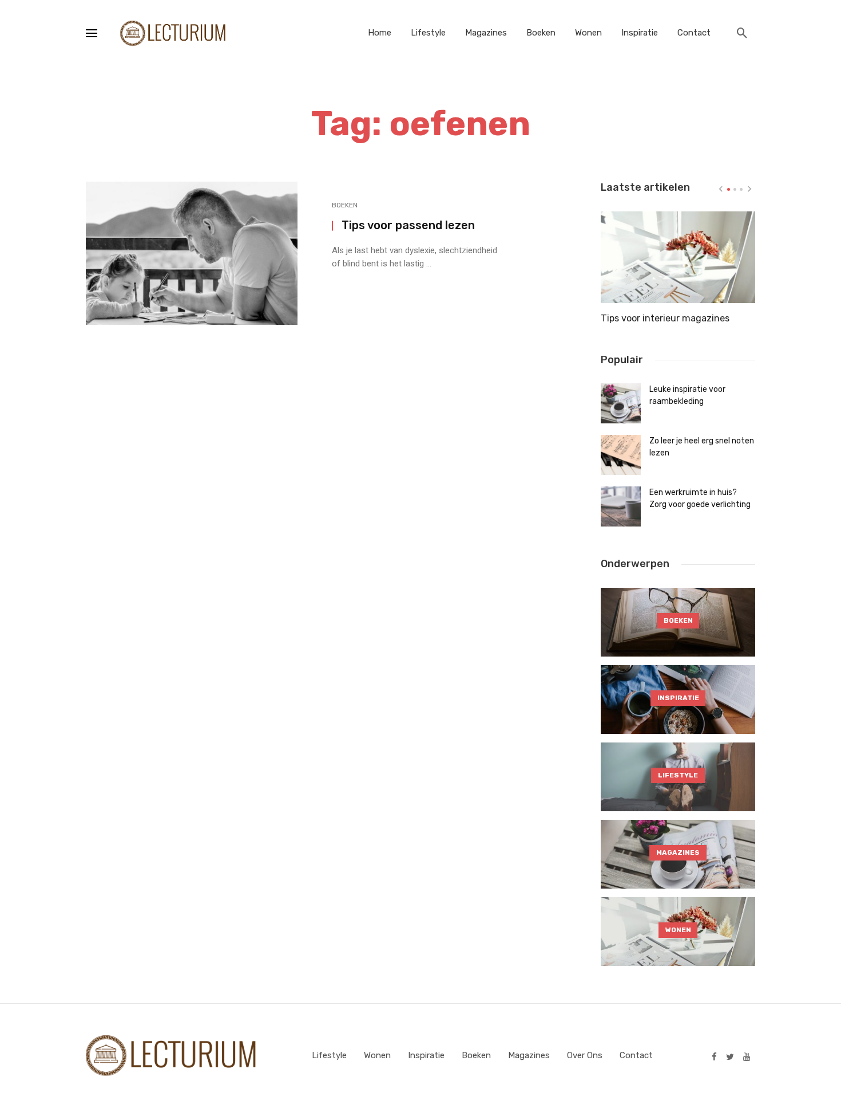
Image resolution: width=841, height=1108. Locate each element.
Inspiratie (639, 32)
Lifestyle (428, 32)
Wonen (588, 32)
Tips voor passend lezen (408, 225)
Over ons (584, 1055)
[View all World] (678, 622)
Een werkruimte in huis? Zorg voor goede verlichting (700, 498)
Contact (694, 32)
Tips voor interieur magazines (665, 318)
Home (379, 32)
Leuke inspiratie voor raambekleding (687, 395)
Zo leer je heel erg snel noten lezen (701, 447)
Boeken (541, 32)
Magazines (486, 32)
